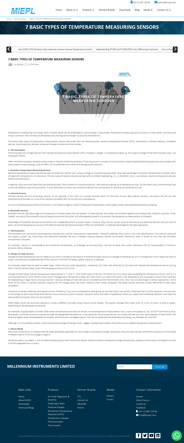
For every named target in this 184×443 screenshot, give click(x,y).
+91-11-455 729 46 (147, 411)
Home (59, 10)
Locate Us (141, 404)
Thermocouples (55, 422)
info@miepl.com (147, 415)
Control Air (82, 400)
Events (110, 399)
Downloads (125, 10)
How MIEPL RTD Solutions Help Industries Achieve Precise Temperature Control (55, 49)
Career (139, 397)
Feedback (140, 408)
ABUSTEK (81, 404)
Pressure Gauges (56, 407)
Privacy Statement (101, 436)
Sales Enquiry (143, 400)
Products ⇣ (88, 10)
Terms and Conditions (83, 436)
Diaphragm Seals (56, 403)
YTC (79, 397)
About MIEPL (24, 400)
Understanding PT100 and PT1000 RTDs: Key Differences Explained (127, 49)
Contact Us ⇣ (164, 10)
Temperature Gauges (58, 418)
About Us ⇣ (72, 10)
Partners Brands (107, 10)
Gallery (110, 396)
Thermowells (54, 425)
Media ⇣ (148, 10)
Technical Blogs (20, 19)
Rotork (80, 408)
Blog (137, 10)
